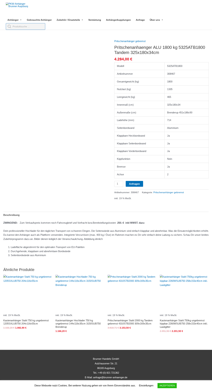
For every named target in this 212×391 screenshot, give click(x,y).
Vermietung (94, 20)
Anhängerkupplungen (118, 20)
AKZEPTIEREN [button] (167, 385)
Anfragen (134, 183)
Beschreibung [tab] (11, 215)
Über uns (155, 20)
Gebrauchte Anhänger (39, 20)
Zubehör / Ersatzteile (68, 20)
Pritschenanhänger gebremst (130, 41)
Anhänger (13, 20)
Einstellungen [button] (146, 385)
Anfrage (140, 20)
